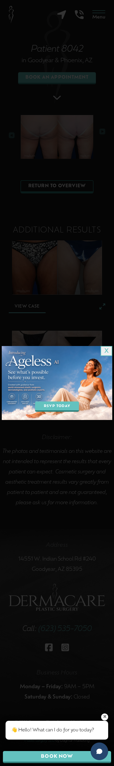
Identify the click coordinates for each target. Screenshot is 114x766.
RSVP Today (57, 406)
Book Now (57, 756)
